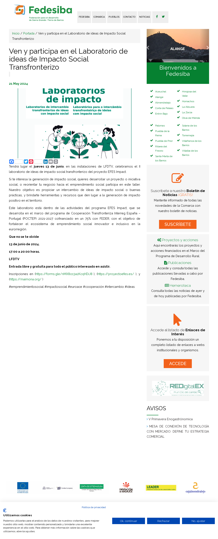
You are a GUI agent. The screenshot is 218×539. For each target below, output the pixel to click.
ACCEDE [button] (177, 363)
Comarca (99, 17)
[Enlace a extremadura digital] (178, 388)
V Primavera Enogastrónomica (171, 437)
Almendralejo (163, 102)
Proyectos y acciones (180, 240)
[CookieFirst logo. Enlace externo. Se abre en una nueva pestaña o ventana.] (4, 510)
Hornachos (188, 101)
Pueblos (114, 17)
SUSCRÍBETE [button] (178, 224)
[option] (23, 488)
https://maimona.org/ (26, 279)
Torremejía (188, 135)
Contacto (129, 17)
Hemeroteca (180, 285)
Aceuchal (160, 91)
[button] (151, 45)
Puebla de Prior (164, 140)
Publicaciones (179, 263)
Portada (28, 33)
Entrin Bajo (161, 113)
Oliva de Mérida (191, 117)
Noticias (144, 17)
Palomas (160, 125)
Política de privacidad (94, 507)
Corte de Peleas (164, 108)
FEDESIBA (84, 17)
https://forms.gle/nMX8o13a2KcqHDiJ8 (64, 274)
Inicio (16, 33)
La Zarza (187, 112)
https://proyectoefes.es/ (116, 274)
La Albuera (188, 106)
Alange (159, 97)
